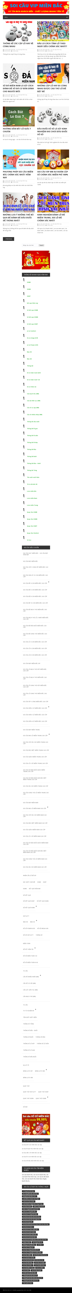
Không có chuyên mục (29, 1244)
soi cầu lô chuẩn (39, 1262)
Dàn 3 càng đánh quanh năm (31, 1209)
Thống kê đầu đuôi (33, 421)
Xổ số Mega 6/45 (42, 928)
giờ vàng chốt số (37, 1242)
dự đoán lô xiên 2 (28, 1227)
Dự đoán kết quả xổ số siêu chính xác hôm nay (35, 1224)
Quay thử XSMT (32, 526)
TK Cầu (25, 971)
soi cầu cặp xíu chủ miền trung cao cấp (35, 742)
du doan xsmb (27, 1206)
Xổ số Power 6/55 (29, 928)
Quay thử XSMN (32, 519)
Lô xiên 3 (40, 1244)
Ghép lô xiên (26, 1242)
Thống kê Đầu (31, 449)
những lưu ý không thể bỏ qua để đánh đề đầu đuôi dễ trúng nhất (18, 218)
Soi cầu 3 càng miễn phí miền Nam (32, 1252)
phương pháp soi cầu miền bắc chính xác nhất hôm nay (18, 175)
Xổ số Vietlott (28, 935)
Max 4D (29, 359)
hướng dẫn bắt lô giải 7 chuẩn (17, 130)
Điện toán (26, 943)
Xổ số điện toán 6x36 (34, 373)
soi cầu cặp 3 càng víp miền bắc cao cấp (35, 567)
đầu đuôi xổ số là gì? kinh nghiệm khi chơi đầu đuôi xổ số (52, 132)
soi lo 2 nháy (40, 1267)
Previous (8, 239)
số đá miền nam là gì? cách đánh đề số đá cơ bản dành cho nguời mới (18, 88)
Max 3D (29, 352)
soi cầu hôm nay (27, 1262)
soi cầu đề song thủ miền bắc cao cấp (35, 634)
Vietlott (26, 916)
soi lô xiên (26, 1270)
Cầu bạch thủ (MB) (33, 394)
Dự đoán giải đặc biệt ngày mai (31, 1219)
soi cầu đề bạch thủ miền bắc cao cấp (35, 610)
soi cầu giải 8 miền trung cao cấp (35, 757)
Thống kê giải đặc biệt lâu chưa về (32, 1278)
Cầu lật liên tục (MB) (33, 400)
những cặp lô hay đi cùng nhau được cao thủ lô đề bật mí (52, 88)
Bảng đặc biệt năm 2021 (29, 1196)
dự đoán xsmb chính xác (29, 1234)
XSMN (29, 289)
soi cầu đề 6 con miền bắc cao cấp (35, 590)
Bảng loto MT (28, 1071)
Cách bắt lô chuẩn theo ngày (31, 1198)
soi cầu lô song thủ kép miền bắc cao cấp (35, 686)
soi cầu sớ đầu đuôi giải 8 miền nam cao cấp (35, 843)
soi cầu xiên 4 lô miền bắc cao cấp (35, 721)
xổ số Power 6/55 (32, 345)
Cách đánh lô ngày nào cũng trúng (32, 1204)
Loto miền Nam (32, 498)
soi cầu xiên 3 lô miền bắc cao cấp (35, 714)
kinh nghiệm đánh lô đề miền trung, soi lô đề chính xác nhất (51, 218)
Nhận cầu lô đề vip (29, 875)
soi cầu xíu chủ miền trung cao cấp (35, 786)
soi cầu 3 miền (27, 1255)
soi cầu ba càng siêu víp (40, 1255)
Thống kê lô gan (32, 428)
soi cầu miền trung (28, 1267)
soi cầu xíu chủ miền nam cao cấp (35, 867)
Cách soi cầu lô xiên (28, 1201)
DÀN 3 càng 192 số (39, 1206)
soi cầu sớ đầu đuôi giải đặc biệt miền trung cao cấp (34, 778)
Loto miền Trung (32, 505)
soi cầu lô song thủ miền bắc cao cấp (35, 694)
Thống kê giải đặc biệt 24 (30, 1275)
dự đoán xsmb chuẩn (29, 1232)
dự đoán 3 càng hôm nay (30, 1214)
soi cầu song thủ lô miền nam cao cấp (35, 859)
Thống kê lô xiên (32, 435)
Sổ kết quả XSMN (32, 317)
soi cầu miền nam (40, 1265)
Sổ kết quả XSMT (32, 324)
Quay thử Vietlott (33, 533)
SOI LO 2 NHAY (11, 1290)
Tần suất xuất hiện (33, 477)
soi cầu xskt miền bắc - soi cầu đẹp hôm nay (15, 49)
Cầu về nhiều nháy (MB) (34, 414)
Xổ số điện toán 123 (33, 380)
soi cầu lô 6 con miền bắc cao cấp (35, 648)
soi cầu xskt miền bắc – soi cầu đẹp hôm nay (35, 553)
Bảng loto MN (40, 1071)
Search (41, 245)
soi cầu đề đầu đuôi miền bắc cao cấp (34, 626)
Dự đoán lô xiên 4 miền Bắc (30, 1229)
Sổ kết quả (27, 895)
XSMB (29, 282)
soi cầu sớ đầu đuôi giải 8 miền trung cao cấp (34, 770)
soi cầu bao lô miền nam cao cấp (34, 808)
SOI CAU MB (27, 1290)
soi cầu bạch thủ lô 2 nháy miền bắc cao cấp (35, 618)
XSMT (29, 296)
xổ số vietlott (31, 331)
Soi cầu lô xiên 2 (27, 1265)
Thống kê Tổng (32, 470)
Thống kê (30, 366)
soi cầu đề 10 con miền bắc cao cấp (35, 603)
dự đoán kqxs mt (27, 1221)
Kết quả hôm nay (34, 888)
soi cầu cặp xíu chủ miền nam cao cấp (35, 815)
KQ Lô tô (26, 1065)
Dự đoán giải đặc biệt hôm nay (31, 1216)
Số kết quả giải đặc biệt (29, 1273)
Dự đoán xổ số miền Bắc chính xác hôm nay (34, 1239)
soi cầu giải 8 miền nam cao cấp (34, 829)
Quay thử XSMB (32, 512)
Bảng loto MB (28, 1077)
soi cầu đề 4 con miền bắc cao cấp (35, 583)
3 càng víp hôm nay (28, 1191)
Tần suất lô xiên (27, 1283)
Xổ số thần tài (31, 387)
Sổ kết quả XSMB (32, 310)
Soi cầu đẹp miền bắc (30, 561)
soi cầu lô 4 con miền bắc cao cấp (35, 642)
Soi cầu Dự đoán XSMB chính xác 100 (33, 1260)
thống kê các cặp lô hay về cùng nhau (18, 45)
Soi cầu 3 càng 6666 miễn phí (31, 1250)
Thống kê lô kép (32, 442)
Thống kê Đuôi (32, 456)
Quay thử (26, 1086)
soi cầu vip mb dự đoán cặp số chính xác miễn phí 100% (52, 173)
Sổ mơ (29, 540)
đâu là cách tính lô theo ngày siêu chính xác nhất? (52, 45)
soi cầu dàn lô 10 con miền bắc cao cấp (35, 575)
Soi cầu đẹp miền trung (31, 729)
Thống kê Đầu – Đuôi (34, 463)
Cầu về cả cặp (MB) (33, 407)
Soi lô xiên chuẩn (36, 1270)
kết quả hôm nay (32, 303)
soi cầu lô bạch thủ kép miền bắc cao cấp (34, 670)
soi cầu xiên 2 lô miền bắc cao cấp (35, 708)
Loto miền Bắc (31, 491)
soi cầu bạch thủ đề (28, 1257)
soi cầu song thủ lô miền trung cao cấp (36, 793)
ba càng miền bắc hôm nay (30, 1193)
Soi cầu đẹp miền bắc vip (31, 663)
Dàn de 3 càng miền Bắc (29, 1211)
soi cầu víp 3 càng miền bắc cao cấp (35, 701)
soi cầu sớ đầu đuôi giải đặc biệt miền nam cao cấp (34, 851)
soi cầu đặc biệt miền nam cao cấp (35, 823)
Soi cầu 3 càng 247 (28, 1247)
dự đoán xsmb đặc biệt (29, 1237)
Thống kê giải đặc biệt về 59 (30, 1280)
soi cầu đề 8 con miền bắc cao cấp (35, 596)
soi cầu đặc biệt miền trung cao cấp (36, 750)
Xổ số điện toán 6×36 (30, 962)
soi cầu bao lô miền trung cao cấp (35, 735)
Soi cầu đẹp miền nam (30, 802)
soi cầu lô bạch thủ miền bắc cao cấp (35, 678)
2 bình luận (15, 51)
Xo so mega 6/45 (32, 338)
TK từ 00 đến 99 (32, 484)
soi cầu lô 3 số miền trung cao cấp (35, 763)
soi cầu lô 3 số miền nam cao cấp (34, 836)
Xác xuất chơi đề (29, 882)
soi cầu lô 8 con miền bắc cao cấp (35, 655)
